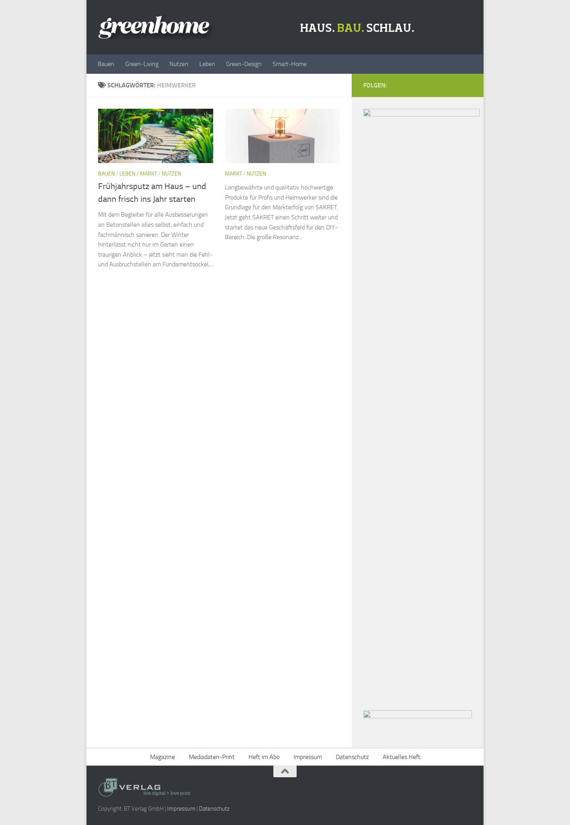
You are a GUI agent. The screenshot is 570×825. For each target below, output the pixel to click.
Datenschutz (352, 757)
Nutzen (178, 64)
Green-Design (244, 64)
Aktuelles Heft (401, 757)
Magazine (162, 757)
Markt (148, 173)
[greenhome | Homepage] (258, 27)
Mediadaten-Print (212, 757)
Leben (207, 64)
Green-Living (142, 64)
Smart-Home (290, 64)
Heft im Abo (264, 757)
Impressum (308, 757)
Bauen (106, 64)
